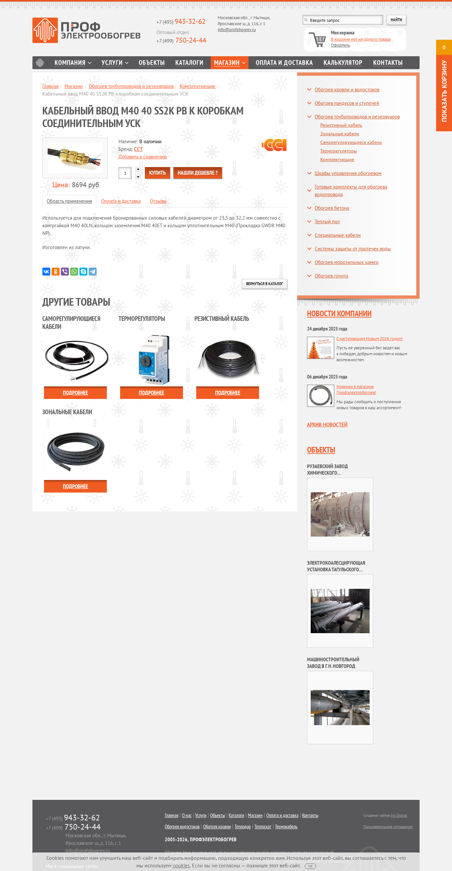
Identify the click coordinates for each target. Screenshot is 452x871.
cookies (181, 865)
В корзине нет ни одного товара (360, 39)
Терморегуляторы (338, 151)
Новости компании (339, 313)
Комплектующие (197, 86)
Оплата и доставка (284, 62)
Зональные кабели (339, 134)
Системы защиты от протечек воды (353, 248)
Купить (157, 172)
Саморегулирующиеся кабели (351, 142)
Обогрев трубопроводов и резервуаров (131, 86)
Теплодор (243, 826)
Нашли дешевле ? (198, 172)
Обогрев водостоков (182, 826)
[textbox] (342, 20)
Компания (70, 62)
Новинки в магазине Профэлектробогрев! (356, 389)
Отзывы (158, 201)
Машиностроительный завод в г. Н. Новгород (333, 662)
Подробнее (75, 392)
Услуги (112, 62)
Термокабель (286, 826)
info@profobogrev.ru (237, 29)
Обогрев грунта (331, 276)
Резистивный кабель (341, 125)
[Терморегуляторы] (151, 359)
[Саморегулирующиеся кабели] (75, 359)
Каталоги (189, 62)
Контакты (388, 62)
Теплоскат (262, 826)
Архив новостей (327, 424)
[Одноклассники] (56, 272)
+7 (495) (181, 22)
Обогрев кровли (217, 826)
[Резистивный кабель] (228, 359)
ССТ (138, 149)
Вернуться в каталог (264, 283)
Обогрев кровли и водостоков (347, 89)
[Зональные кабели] (75, 453)
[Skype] (83, 272)
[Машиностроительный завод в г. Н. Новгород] (340, 707)
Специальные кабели (338, 235)
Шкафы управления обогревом (348, 173)
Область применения (69, 201)
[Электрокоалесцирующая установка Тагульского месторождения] (340, 610)
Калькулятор (343, 62)
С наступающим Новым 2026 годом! (370, 338)
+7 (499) (181, 41)
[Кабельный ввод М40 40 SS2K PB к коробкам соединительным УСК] (75, 158)
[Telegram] (93, 272)
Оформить (340, 45)
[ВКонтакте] (46, 272)
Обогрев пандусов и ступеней (347, 103)
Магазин (227, 62)
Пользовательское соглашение (388, 826)
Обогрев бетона (332, 208)
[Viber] (65, 272)
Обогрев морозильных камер (347, 262)
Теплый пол (327, 221)
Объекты (152, 62)
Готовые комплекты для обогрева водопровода (351, 190)
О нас (187, 815)
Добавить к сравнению (142, 156)
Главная (40, 62)
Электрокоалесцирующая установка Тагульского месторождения (336, 569)
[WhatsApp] (74, 272)
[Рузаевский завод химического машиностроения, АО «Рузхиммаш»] (340, 514)
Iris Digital (399, 815)
